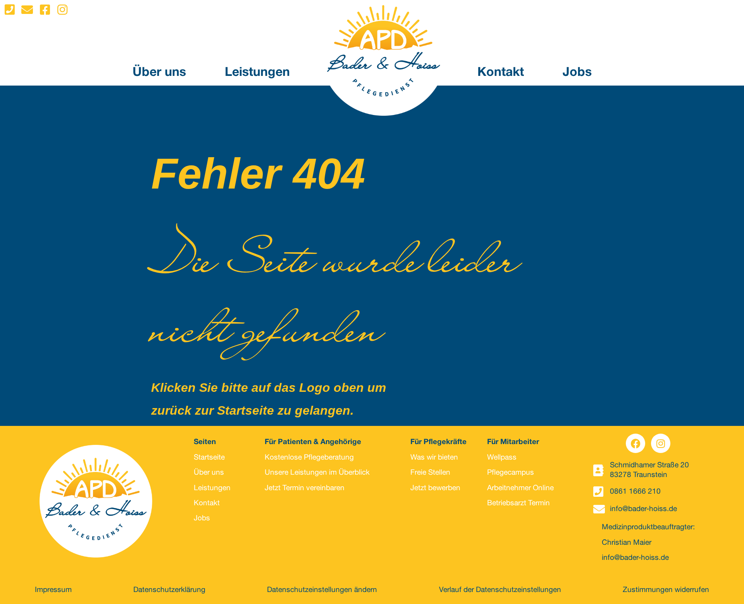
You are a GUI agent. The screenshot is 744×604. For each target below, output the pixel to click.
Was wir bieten (434, 458)
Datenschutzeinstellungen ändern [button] (322, 590)
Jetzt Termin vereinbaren (304, 488)
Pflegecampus (510, 473)
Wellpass (502, 458)
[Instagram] (660, 443)
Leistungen (257, 73)
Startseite (209, 458)
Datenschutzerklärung (169, 590)
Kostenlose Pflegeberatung (309, 458)
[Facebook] (635, 443)
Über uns (159, 73)
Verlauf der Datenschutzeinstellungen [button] (500, 590)
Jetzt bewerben (435, 488)
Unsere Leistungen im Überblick (317, 473)
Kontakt (500, 73)
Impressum (53, 590)
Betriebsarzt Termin (518, 503)
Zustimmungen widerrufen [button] (666, 590)
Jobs (577, 73)
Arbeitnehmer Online (520, 488)
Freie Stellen (430, 473)
